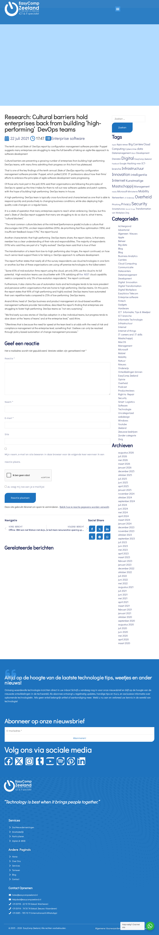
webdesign (124, 416)
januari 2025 (125, 489)
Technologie (124, 409)
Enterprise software (68, 138)
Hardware (123, 308)
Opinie (121, 379)
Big (131, 144)
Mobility (143, 191)
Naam (9, 401)
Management (142, 186)
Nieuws (122, 364)
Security (139, 203)
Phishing (116, 204)
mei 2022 (123, 583)
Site (7, 434)
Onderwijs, (130, 198)
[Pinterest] (71, 761)
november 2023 (126, 531)
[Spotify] (60, 761)
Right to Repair (126, 394)
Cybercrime (130, 148)
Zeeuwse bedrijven (128, 431)
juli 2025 (122, 478)
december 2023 (126, 527)
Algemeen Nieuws (127, 233)
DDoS (133, 153)
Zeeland (122, 428)
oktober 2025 (125, 475)
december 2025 (126, 471)
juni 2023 (123, 546)
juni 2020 (123, 632)
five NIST (84, 274)
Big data (122, 244)
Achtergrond (124, 226)
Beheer (125, 144)
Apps (119, 144)
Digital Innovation (127, 282)
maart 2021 (124, 605)
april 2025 (123, 486)
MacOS (122, 342)
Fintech (122, 300)
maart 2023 (124, 557)
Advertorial (123, 229)
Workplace (120, 212)
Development (142, 152)
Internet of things (127, 330)
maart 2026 (124, 463)
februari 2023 (125, 560)
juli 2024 (122, 504)
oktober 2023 (125, 534)
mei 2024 (123, 512)
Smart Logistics (126, 401)
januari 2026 (125, 467)
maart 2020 (124, 643)
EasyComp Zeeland (143, 159)
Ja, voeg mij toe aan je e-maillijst (25, 486)
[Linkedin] (81, 761)
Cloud (146, 144)
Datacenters (124, 271)
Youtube (122, 424)
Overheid (143, 196)
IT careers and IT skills (130, 334)
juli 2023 (122, 542)
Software (122, 405)
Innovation (121, 174)
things (133, 209)
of (125, 198)
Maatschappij (122, 186)
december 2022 (126, 568)
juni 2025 (123, 482)
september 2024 (126, 501)
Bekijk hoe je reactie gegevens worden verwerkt (84, 506)
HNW (138, 163)
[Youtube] (50, 761)
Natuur (121, 360)
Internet (118, 180)
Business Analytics (127, 256)
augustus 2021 (126, 587)
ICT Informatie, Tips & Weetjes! (134, 312)
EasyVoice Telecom (128, 293)
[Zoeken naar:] (128, 119)
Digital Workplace (127, 289)
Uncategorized (126, 413)
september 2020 (126, 620)
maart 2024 (124, 519)
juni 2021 (123, 594)
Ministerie (133, 191)
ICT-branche (125, 315)
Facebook (115, 163)
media (114, 191)
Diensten (116, 158)
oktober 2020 (125, 617)
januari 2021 (124, 613)
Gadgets (122, 304)
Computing (118, 149)
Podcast (122, 386)
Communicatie (125, 267)
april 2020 (123, 639)
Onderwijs (123, 368)
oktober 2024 (125, 497)
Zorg (127, 212)
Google (123, 163)
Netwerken (118, 197)
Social (128, 209)
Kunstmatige (134, 180)
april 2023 (123, 553)
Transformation (143, 208)
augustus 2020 (126, 624)
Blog (120, 248)
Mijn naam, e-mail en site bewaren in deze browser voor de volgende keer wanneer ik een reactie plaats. (54, 458)
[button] (117, 9)
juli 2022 (122, 575)
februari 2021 (125, 609)
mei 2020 (123, 635)
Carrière (138, 144)
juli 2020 (122, 628)
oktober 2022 (125, 572)
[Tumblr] (40, 761)
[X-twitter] (19, 761)
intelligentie (139, 174)
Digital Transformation (129, 285)
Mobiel (121, 353)
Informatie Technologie (130, 319)
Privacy (126, 204)
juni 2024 (123, 508)
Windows (123, 420)
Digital (127, 158)
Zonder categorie (127, 435)
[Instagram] (29, 761)
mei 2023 (123, 549)
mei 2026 (123, 460)
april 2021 (123, 602)
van (113, 212)
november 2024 (126, 493)
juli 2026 (122, 456)
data (140, 149)
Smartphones (118, 208)
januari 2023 (125, 564)
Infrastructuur (133, 168)
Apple (114, 145)
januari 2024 (125, 523)
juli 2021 (122, 590)
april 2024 (123, 516)
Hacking (131, 163)
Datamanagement (121, 152)
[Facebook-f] (8, 761)
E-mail (9, 418)
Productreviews (126, 390)
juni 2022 (123, 579)
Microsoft (122, 191)
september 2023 (126, 538)
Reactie (10, 358)
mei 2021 (122, 598)
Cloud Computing (127, 263)
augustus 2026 (126, 452)
